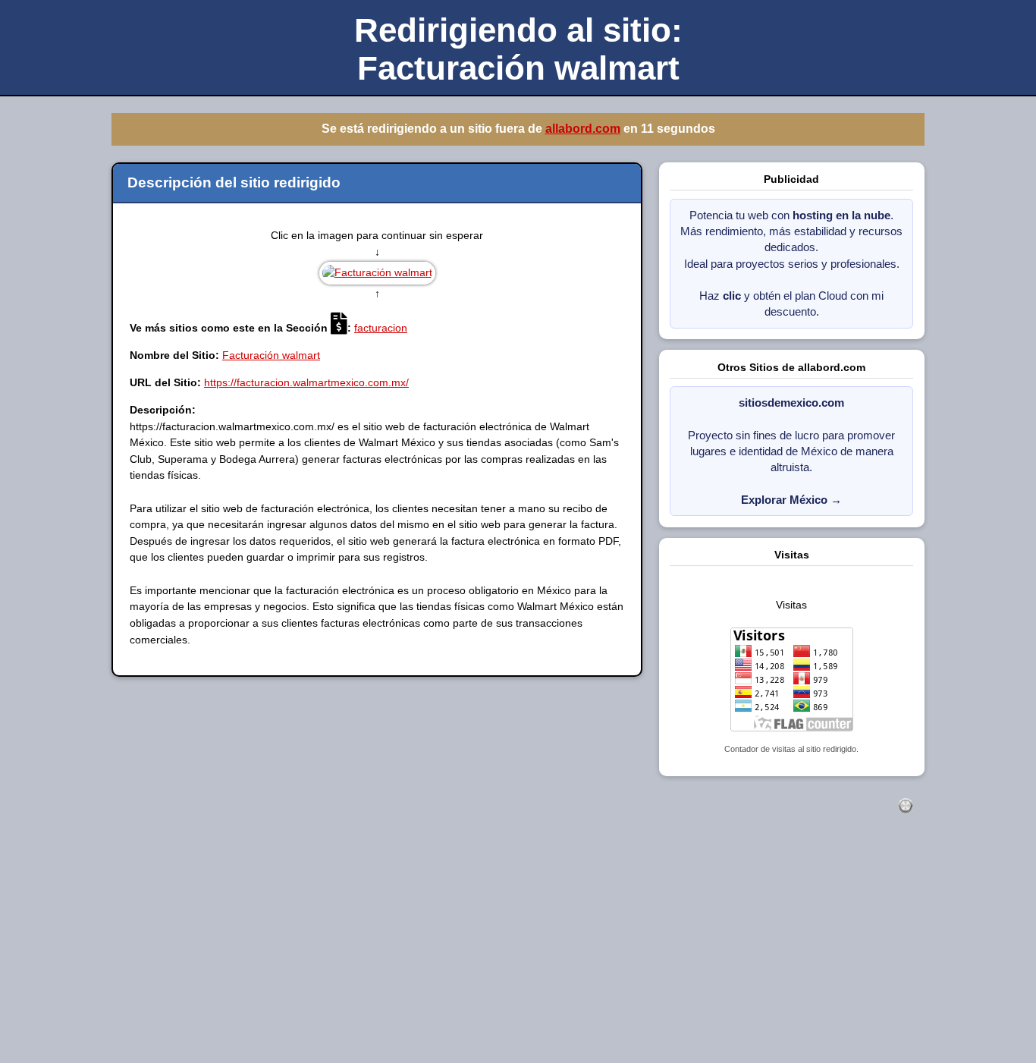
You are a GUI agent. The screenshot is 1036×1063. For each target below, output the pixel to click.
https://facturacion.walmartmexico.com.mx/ (306, 382)
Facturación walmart (271, 355)
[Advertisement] (455, 954)
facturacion (380, 328)
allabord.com (582, 128)
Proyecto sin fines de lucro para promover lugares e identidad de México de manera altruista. (791, 451)
